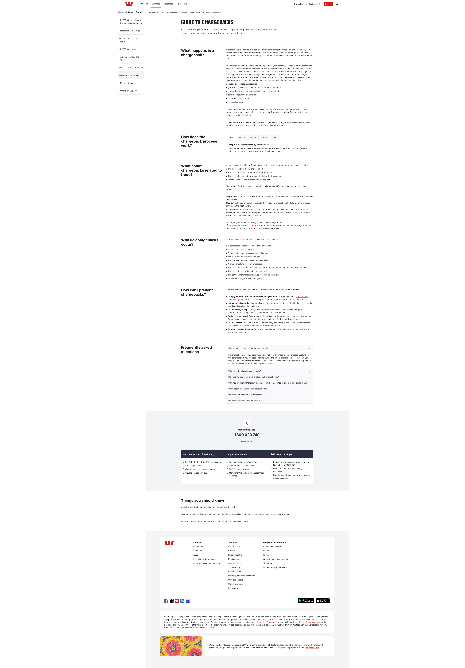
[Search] (337, 4)
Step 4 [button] (264, 137)
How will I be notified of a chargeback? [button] (246, 394)
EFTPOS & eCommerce (168, 13)
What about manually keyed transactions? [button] (247, 389)
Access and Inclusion (272, 546)
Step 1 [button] (231, 137)
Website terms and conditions (276, 559)
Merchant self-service (130, 31)
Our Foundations (235, 580)
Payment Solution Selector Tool (243, 462)
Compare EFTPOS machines (242, 465)
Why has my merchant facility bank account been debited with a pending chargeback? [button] (268, 383)
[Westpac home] (129, 4)
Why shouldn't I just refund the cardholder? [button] (248, 348)
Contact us (198, 546)
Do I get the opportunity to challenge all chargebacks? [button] (253, 377)
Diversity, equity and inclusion (241, 575)
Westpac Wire (234, 563)
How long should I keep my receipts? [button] (245, 400)
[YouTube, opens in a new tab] (177, 601)
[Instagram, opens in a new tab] (188, 601)
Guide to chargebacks (130, 75)
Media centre (234, 559)
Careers (231, 550)
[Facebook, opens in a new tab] (166, 601)
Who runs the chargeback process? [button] (244, 371)
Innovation (233, 588)
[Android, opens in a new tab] (306, 600)
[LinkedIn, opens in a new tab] (182, 601)
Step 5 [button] (275, 137)
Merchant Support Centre (130, 12)
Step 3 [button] (253, 137)
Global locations (235, 584)
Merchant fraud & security (132, 67)
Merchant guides (128, 83)
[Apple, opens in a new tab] (322, 600)
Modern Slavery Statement (275, 567)
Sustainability (234, 567)
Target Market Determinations (306, 622)
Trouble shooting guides (196, 473)
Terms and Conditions (266, 622)
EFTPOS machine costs (239, 469)
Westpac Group (235, 546)
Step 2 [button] (242, 137)
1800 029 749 (257, 228)
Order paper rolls (193, 465)
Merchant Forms (289, 225)
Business (156, 4)
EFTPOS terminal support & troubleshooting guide (131, 21)
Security (267, 550)
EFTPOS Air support (129, 49)
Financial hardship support (205, 559)
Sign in (328, 4)
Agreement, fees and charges (129, 58)
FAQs (195, 555)
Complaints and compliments (206, 563)
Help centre (182, 4)
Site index (267, 563)
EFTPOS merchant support (128, 40)
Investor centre (235, 555)
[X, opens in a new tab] (172, 601)
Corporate (168, 4)
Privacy (266, 555)
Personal (144, 4)
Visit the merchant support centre (200, 469)
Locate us (197, 550)
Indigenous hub (235, 571)
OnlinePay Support (128, 91)
